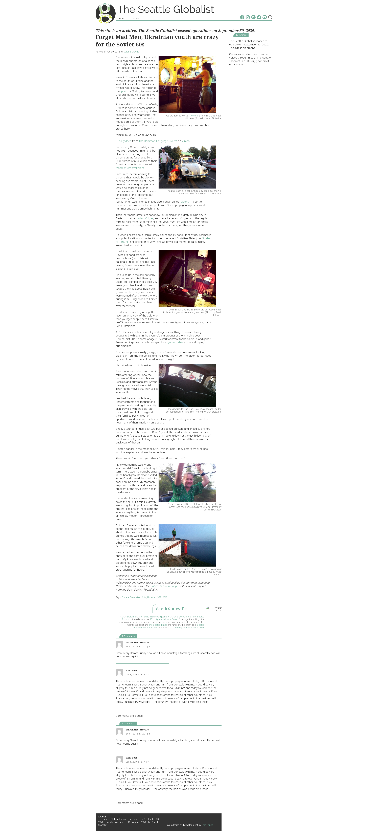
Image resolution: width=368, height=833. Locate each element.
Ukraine (151, 597)
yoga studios (175, 342)
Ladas (140, 218)
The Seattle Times (158, 624)
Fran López (207, 825)
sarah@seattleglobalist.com (189, 627)
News (136, 18)
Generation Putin (138, 597)
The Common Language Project (158, 141)
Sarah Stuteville (131, 51)
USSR (159, 597)
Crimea (125, 597)
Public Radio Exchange (164, 586)
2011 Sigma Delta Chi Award (164, 619)
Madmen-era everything (130, 168)
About (122, 18)
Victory (194, 115)
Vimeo (186, 141)
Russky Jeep (123, 141)
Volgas (149, 218)
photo (124, 91)
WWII (165, 597)
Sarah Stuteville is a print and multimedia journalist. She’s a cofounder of (156, 616)
